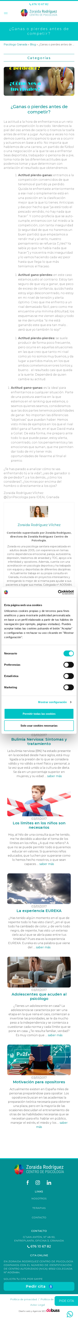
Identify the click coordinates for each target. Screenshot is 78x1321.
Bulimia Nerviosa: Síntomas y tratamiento (39, 741)
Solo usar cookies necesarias (39, 725)
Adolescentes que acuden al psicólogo (39, 996)
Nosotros (39, 1198)
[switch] (68, 665)
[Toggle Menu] (5, 13)
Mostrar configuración (52, 702)
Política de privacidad (23, 1299)
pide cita (66, 1301)
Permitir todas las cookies (39, 713)
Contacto (39, 1217)
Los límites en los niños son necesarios (39, 825)
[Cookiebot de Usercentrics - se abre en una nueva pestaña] (58, 592)
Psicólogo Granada (15, 44)
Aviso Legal (37, 1304)
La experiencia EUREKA (39, 911)
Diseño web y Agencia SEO (32, 1311)
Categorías (39, 58)
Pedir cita (36, 1286)
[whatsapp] (69, 1314)
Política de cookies (52, 1299)
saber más (54, 776)
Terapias (39, 1208)
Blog (33, 44)
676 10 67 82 (39, 4)
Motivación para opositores (39, 1082)
